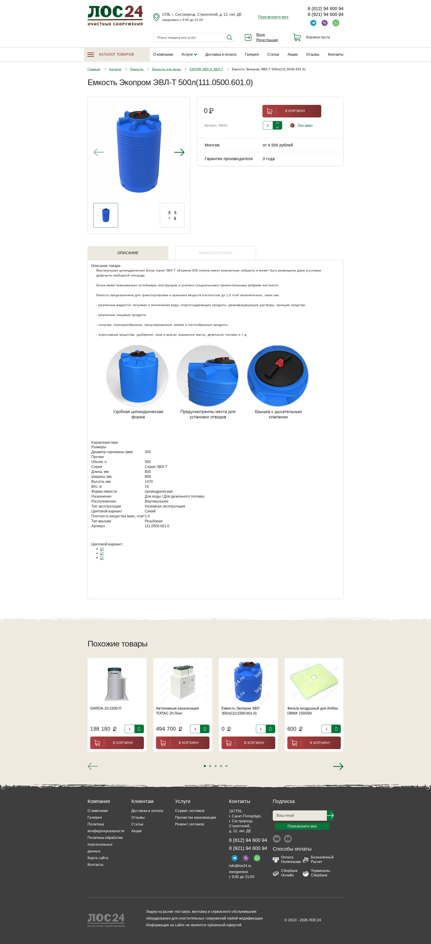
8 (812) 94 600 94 (325, 8)
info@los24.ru (240, 866)
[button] (205, 766)
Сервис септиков (190, 811)
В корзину (295, 111)
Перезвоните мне (273, 17)
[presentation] (98, 152)
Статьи (273, 54)
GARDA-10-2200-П (105, 708)
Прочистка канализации (195, 817)
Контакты (335, 54)
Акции (293, 54)
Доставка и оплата (220, 54)
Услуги (187, 54)
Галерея (252, 54)
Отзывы (312, 54)
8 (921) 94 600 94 (325, 14)
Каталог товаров (116, 54)
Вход (260, 35)
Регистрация (267, 40)
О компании (163, 54)
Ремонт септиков (189, 824)
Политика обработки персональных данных (105, 844)
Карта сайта (98, 858)
